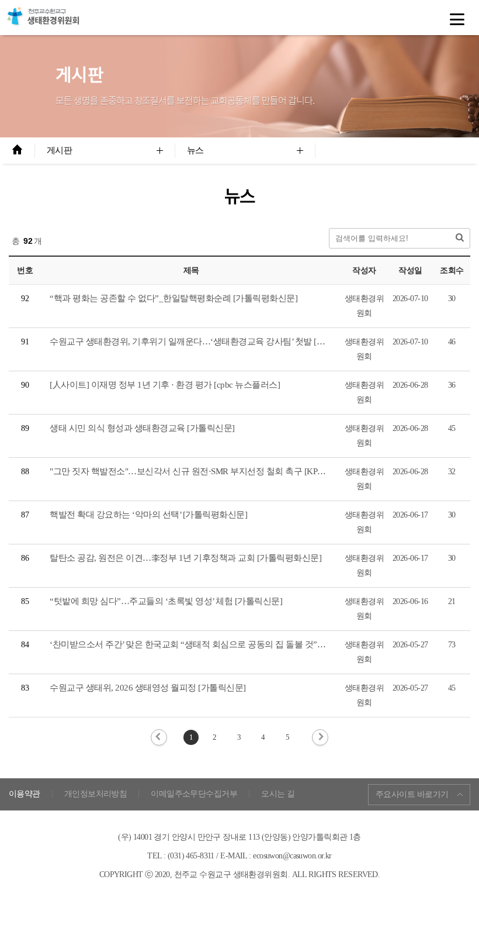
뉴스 (195, 150)
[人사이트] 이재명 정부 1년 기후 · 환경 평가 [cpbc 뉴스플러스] (165, 384)
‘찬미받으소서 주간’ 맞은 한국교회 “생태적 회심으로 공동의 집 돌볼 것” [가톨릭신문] (208, 644)
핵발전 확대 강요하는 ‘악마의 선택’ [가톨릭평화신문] (148, 514)
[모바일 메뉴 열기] (457, 19)
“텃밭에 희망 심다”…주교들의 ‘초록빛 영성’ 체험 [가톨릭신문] (166, 601)
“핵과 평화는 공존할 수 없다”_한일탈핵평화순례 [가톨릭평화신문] (173, 298)
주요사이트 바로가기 (412, 794)
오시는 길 (277, 794)
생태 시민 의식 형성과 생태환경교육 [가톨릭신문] (142, 428)
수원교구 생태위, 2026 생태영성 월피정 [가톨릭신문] (148, 687)
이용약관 (24, 794)
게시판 (59, 150)
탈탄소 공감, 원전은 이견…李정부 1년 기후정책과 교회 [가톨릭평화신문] (185, 558)
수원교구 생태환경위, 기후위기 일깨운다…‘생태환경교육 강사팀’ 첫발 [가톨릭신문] (206, 341)
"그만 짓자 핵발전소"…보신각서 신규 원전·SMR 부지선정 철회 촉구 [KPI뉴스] (194, 471)
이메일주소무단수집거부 (194, 794)
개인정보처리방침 (95, 794)
